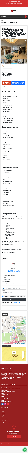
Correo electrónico (6, 281)
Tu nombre (4, 277)
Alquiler (4, 415)
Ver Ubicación (13, 355)
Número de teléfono (6, 286)
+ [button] (4, 318)
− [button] (4, 320)
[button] (26, 40)
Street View (8, 67)
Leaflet (15, 343)
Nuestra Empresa (6, 418)
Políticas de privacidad (7, 422)
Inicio (2, 20)
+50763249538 (19, 3)
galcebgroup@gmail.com (14, 271)
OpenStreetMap (22, 343)
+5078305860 (10, 3)
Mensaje (4, 290)
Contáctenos (5, 420)
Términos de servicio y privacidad (7, 443)
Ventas (3, 413)
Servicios (4, 417)
